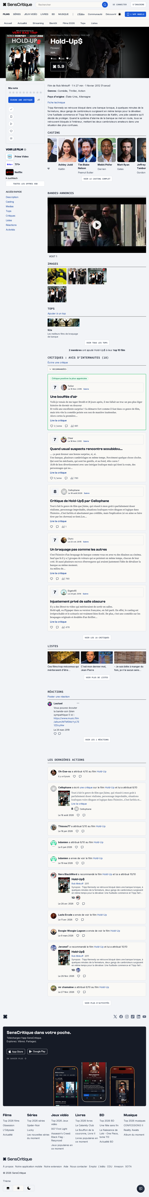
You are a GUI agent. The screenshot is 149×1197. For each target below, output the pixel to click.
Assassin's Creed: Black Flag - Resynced (61, 1137)
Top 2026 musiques (134, 1120)
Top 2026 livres (84, 1120)
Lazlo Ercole (65, 914)
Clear (70, 438)
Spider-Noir (33, 1125)
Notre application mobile (28, 1166)
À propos (8, 1166)
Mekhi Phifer (105, 164)
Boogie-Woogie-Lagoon (72, 930)
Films (66, 35)
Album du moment (134, 1134)
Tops (51, 308)
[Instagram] (127, 1017)
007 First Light (59, 1128)
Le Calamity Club (84, 1125)
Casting (54, 132)
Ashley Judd (65, 164)
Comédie (75, 35)
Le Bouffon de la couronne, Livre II (85, 1132)
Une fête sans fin (109, 1125)
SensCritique (56, 35)
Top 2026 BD (107, 1120)
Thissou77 (64, 826)
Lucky (30, 1130)
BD (102, 1115)
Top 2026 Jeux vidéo (59, 1122)
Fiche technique (56, 102)
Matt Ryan (123, 164)
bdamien (63, 842)
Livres (80, 1115)
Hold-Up (101, 771)
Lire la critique (58, 420)
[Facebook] (121, 1017)
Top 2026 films (11, 1120)
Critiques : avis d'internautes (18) (78, 357)
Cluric (70, 538)
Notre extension (53, 1166)
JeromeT (63, 946)
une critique (86, 787)
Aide (65, 1166)
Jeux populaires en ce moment (62, 1147)
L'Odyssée (8, 1130)
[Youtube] (144, 1017)
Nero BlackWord (67, 874)
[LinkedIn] (138, 1017)
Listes (53, 646)
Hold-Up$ (85, 35)
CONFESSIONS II (133, 1125)
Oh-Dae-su (64, 771)
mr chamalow (66, 987)
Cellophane (74, 490)
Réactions (55, 691)
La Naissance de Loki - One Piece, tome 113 (109, 1133)
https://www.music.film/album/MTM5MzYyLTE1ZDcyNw (66, 722)
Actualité (8, 1134)
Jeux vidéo (60, 1115)
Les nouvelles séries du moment (38, 1136)
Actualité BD (106, 1141)
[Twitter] (115, 1017)
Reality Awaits (131, 1130)
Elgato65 (72, 590)
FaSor (71, 386)
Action (81, 90)
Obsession (8, 1125)
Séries (32, 1115)
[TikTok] (132, 1017)
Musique (130, 1115)
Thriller (73, 90)
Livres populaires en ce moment (86, 1140)
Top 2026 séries (36, 1120)
